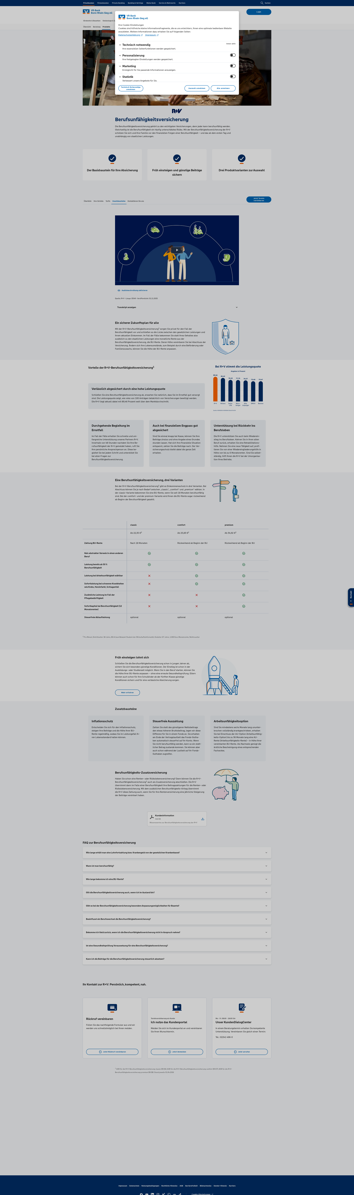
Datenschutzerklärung (129, 35)
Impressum (150, 35)
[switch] (233, 55)
